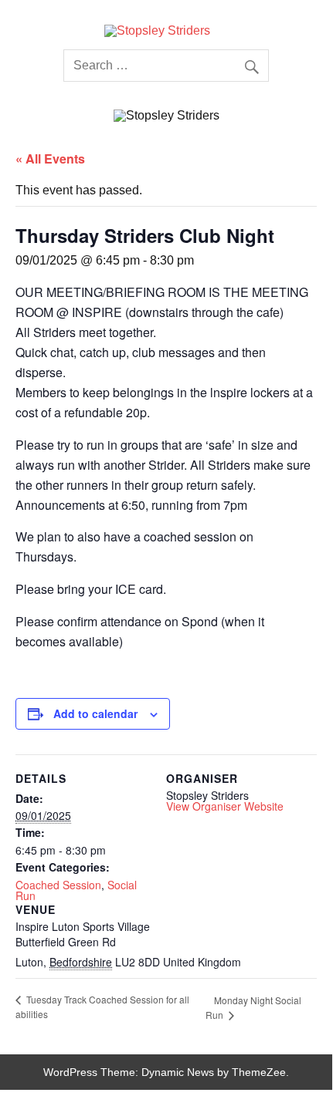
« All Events (50, 158)
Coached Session (58, 884)
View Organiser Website (225, 806)
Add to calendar (95, 713)
